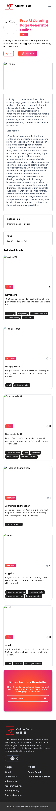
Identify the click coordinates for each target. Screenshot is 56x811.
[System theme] (12, 758)
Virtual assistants (28, 457)
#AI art (9, 241)
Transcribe (28, 317)
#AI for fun (21, 241)
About (8, 772)
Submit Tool (11, 781)
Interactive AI (12, 457)
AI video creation (21, 385)
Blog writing (23, 313)
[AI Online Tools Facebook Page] (21, 732)
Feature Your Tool (14, 785)
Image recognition (14, 596)
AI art (8, 385)
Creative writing (13, 317)
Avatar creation (13, 453)
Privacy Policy (12, 790)
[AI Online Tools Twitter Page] (25, 732)
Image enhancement (15, 592)
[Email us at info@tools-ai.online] (17, 732)
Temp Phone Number (39, 776)
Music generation (33, 663)
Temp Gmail (34, 772)
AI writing (10, 313)
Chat (26, 453)
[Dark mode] (17, 758)
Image (27, 224)
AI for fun (18, 663)
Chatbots (35, 453)
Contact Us (11, 776)
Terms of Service (13, 795)
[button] (28, 288)
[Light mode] (8, 758)
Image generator (13, 524)
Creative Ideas (13, 224)
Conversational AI (39, 313)
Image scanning (33, 596)
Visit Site (29, 53)
